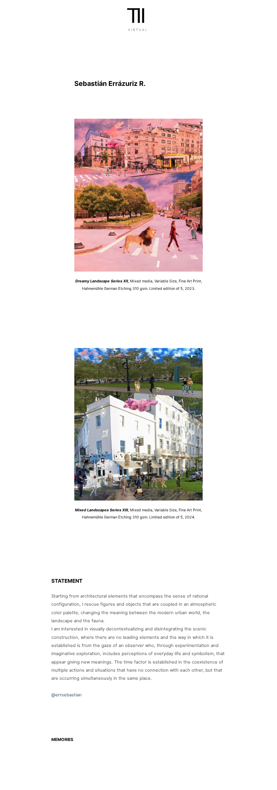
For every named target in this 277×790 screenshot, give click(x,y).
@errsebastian (66, 694)
